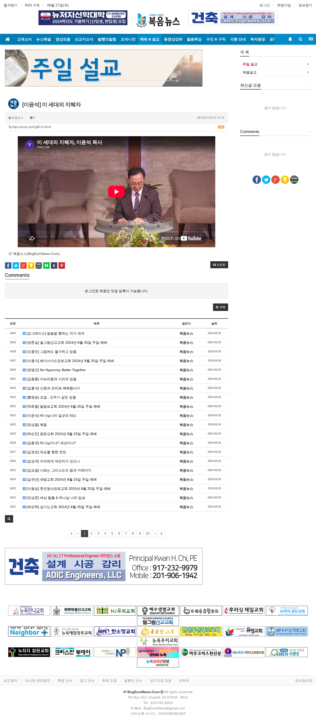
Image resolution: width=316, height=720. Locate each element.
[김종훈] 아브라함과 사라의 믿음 (51, 379)
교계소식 (24, 39)
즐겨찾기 (11, 5)
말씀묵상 (194, 39)
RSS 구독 (32, 5)
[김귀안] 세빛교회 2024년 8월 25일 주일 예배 (61, 479)
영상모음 (63, 39)
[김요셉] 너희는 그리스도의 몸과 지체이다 (58, 470)
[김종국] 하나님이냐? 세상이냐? (51, 443)
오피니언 (128, 39)
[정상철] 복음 (36, 425)
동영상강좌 (173, 39)
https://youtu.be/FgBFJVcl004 (117, 127)
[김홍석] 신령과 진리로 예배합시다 (53, 388)
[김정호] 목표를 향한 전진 (46, 452)
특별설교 (250, 72)
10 (147, 533)
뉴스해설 (43, 39)
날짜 (214, 323)
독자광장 (257, 39)
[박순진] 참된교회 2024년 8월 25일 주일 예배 (61, 434)
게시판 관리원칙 (37, 680)
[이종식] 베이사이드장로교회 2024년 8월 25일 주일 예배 (70, 361)
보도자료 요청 (161, 680)
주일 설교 (250, 64)
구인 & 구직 (216, 39)
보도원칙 (11, 680)
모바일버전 (303, 680)
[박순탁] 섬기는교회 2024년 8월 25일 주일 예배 (63, 507)
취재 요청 (109, 680)
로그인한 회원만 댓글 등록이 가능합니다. (116, 291)
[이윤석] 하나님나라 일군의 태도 (51, 415)
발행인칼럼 (107, 39)
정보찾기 (305, 5)
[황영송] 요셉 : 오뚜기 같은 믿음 (51, 397)
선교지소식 (84, 39)
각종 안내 (238, 39)
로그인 (264, 5)
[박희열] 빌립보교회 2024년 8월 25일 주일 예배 (63, 406)
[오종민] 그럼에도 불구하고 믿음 (51, 352)
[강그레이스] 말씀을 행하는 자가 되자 (55, 333)
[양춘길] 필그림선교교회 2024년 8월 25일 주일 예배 (66, 342)
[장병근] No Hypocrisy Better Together (56, 370)
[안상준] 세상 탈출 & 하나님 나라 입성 (55, 498)
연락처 (184, 680)
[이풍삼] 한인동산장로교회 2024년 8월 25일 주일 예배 (68, 489)
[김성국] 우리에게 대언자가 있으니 (53, 461)
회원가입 (284, 5)
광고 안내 (87, 680)
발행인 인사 (133, 680)
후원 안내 (65, 680)
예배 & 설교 (149, 39)
